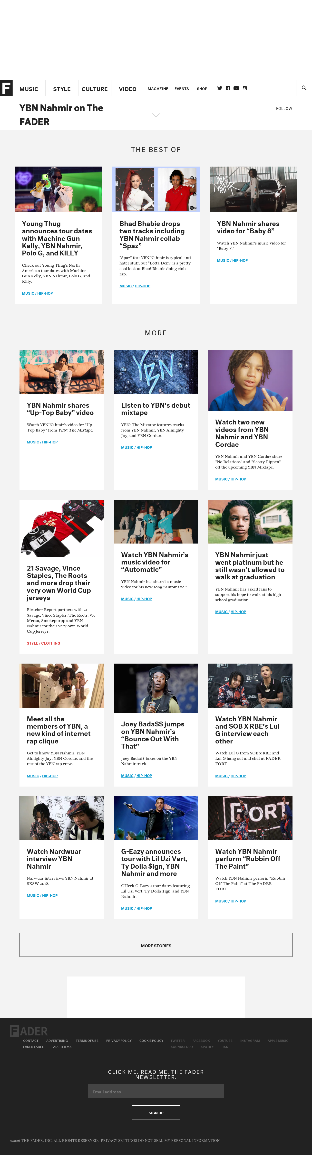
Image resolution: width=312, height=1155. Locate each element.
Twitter (219, 88)
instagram (245, 88)
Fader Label (33, 1046)
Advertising (57, 1040)
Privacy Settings (119, 1141)
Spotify (207, 1046)
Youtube (225, 1040)
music (28, 293)
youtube (236, 88)
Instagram (250, 1040)
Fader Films (61, 1046)
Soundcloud (182, 1046)
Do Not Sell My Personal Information (179, 1141)
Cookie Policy (151, 1040)
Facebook (201, 1040)
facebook (228, 88)
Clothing (50, 643)
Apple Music (278, 1040)
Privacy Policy (119, 1040)
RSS (225, 1046)
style (32, 643)
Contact (31, 1040)
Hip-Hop (45, 293)
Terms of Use (87, 1040)
